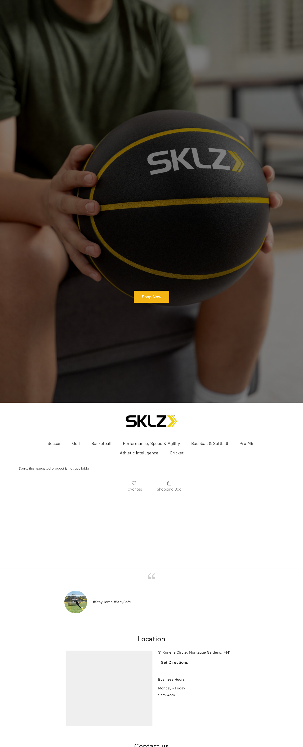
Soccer (54, 443)
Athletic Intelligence (139, 453)
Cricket (176, 453)
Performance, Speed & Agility (151, 443)
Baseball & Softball (209, 443)
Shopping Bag (169, 489)
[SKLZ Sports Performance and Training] (151, 421)
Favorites (134, 489)
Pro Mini (248, 443)
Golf (76, 443)
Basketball (101, 443)
